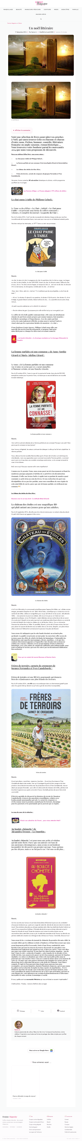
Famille (75, 9)
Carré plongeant (33, 1127)
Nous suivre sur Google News (39, 1050)
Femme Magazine (12, 23)
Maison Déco (41, 14)
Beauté (19, 9)
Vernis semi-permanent (35, 1129)
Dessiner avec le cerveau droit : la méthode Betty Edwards (30, 499)
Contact (67, 1119)
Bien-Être (65, 9)
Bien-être (49, 1124)
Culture (20, 23)
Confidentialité (68, 1129)
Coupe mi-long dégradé (35, 1124)
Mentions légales (69, 1127)
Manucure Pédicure (33, 9)
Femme (10, 1116)
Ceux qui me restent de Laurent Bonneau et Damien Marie (37, 657)
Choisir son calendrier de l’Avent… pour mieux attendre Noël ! (40, 820)
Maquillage (8, 9)
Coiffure (47, 9)
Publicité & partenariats (70, 1132)
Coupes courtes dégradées (36, 1119)
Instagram (5, 1127)
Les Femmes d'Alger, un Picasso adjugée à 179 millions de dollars (45, 191)
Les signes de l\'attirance (35, 1132)
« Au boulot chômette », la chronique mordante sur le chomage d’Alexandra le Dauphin (42, 339)
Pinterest (12, 1127)
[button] (41, 19)
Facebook (19, 1127)
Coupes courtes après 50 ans (36, 1122)
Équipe (66, 1122)
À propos (67, 1124)
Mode (56, 9)
